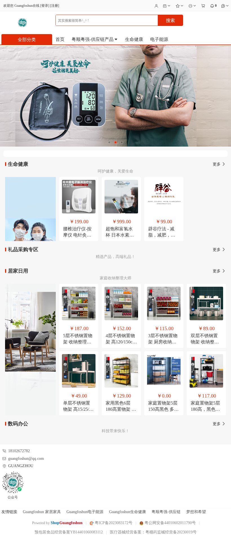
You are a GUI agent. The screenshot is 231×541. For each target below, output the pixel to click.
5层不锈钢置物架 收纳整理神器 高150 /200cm (78, 341)
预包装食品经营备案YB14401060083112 (69, 532)
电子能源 (159, 39)
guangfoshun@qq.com (26, 458)
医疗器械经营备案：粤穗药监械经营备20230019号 (153, 532)
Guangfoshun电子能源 (84, 512)
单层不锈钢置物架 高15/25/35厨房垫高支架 (78, 409)
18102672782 (19, 451)
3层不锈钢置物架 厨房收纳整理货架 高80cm (162, 341)
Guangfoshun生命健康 (127, 512)
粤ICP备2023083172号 (113, 523)
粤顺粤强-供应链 (166, 512)
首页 (60, 39)
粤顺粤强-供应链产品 (93, 39)
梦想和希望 (196, 512)
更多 (217, 164)
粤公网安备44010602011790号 (169, 523)
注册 (54, 6)
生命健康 (134, 39)
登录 (44, 6)
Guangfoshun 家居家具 (42, 512)
